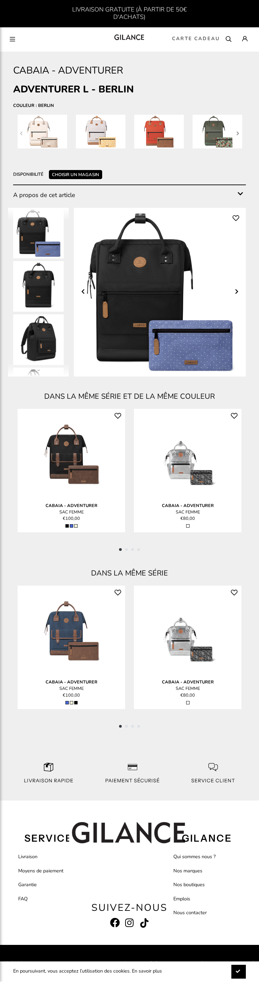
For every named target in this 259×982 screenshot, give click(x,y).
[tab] (129, 195)
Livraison (27, 856)
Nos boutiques (189, 884)
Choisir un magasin (75, 175)
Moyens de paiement (40, 870)
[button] (120, 549)
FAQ (23, 898)
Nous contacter (190, 912)
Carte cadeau (196, 38)
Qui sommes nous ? (194, 856)
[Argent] (188, 526)
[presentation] (21, 133)
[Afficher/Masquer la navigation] (12, 39)
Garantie (27, 884)
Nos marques (187, 870)
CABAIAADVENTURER (71, 506)
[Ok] (238, 972)
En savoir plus (147, 970)
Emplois (181, 898)
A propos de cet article (44, 195)
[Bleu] (71, 526)
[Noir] (67, 526)
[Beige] (76, 526)
